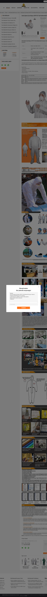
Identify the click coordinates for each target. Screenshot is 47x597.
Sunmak (23, 307)
